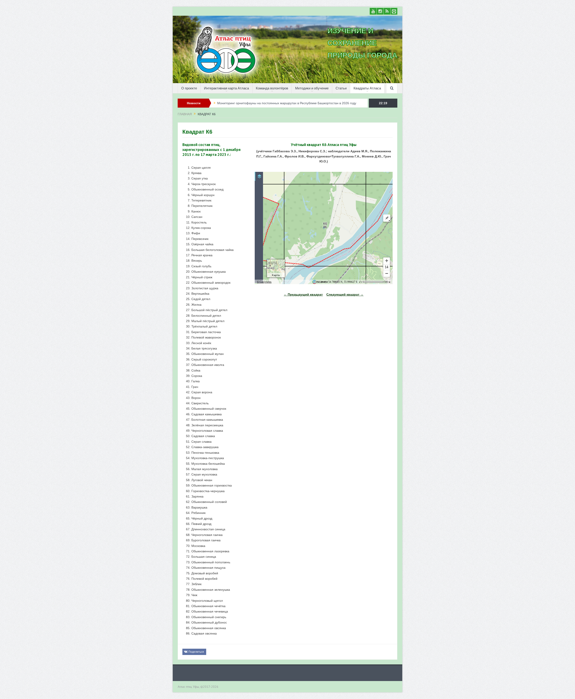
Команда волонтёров (272, 88)
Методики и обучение (312, 88)
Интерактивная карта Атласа (226, 88)
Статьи (341, 88)
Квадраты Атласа (367, 88)
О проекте (189, 88)
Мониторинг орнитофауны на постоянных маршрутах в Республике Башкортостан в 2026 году (286, 103)
